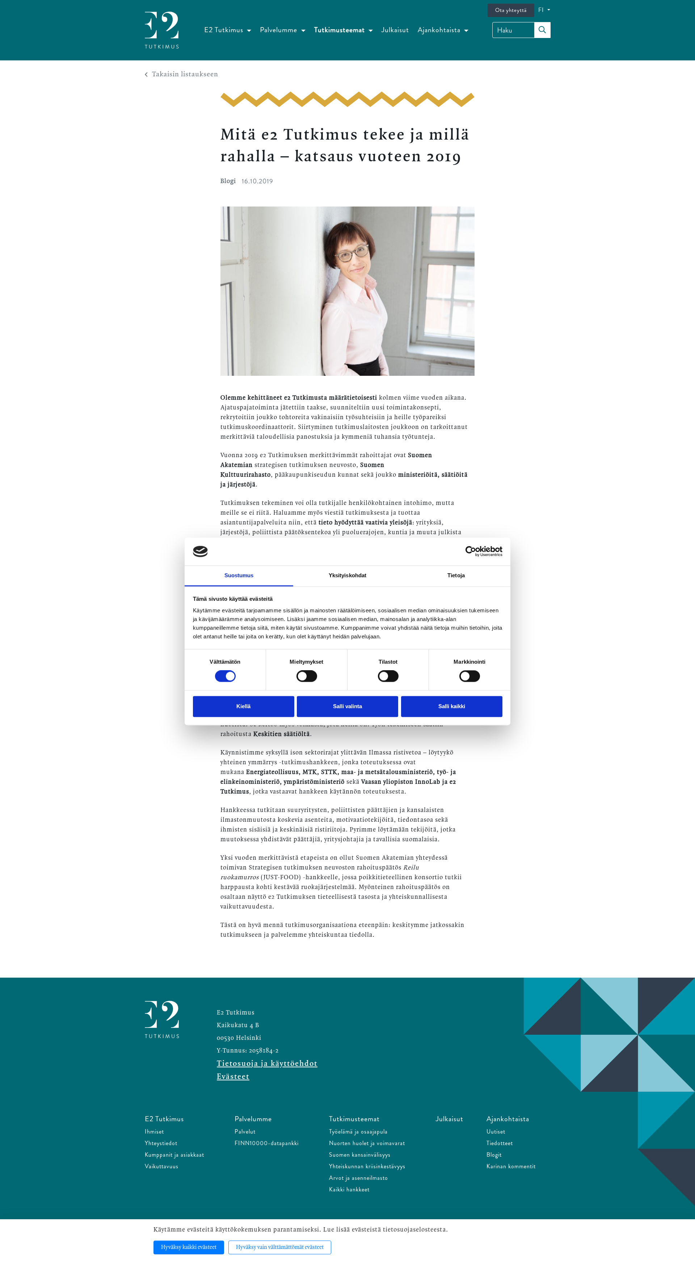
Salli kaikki (451, 706)
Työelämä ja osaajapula (358, 1131)
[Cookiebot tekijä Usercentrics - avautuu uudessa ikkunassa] (470, 551)
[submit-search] (542, 30)
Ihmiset (154, 1131)
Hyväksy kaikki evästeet (188, 1247)
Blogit (494, 1155)
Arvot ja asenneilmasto (358, 1178)
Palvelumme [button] (279, 30)
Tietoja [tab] (456, 575)
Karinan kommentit (511, 1166)
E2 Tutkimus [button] (224, 30)
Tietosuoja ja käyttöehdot (267, 1064)
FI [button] (542, 10)
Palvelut (245, 1131)
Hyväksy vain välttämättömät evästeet (280, 1247)
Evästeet (233, 1077)
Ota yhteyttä (511, 10)
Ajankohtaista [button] (440, 30)
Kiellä (243, 706)
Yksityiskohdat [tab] (347, 575)
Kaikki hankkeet (349, 1189)
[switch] (306, 676)
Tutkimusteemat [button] (340, 30)
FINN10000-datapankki (267, 1143)
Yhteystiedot (161, 1143)
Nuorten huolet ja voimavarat (367, 1143)
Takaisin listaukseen (185, 74)
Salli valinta (347, 706)
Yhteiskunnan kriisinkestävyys (367, 1166)
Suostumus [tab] (239, 575)
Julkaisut (395, 30)
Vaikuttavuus (161, 1166)
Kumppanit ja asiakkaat (174, 1155)
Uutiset (495, 1131)
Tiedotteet (499, 1143)
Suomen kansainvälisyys (360, 1155)
